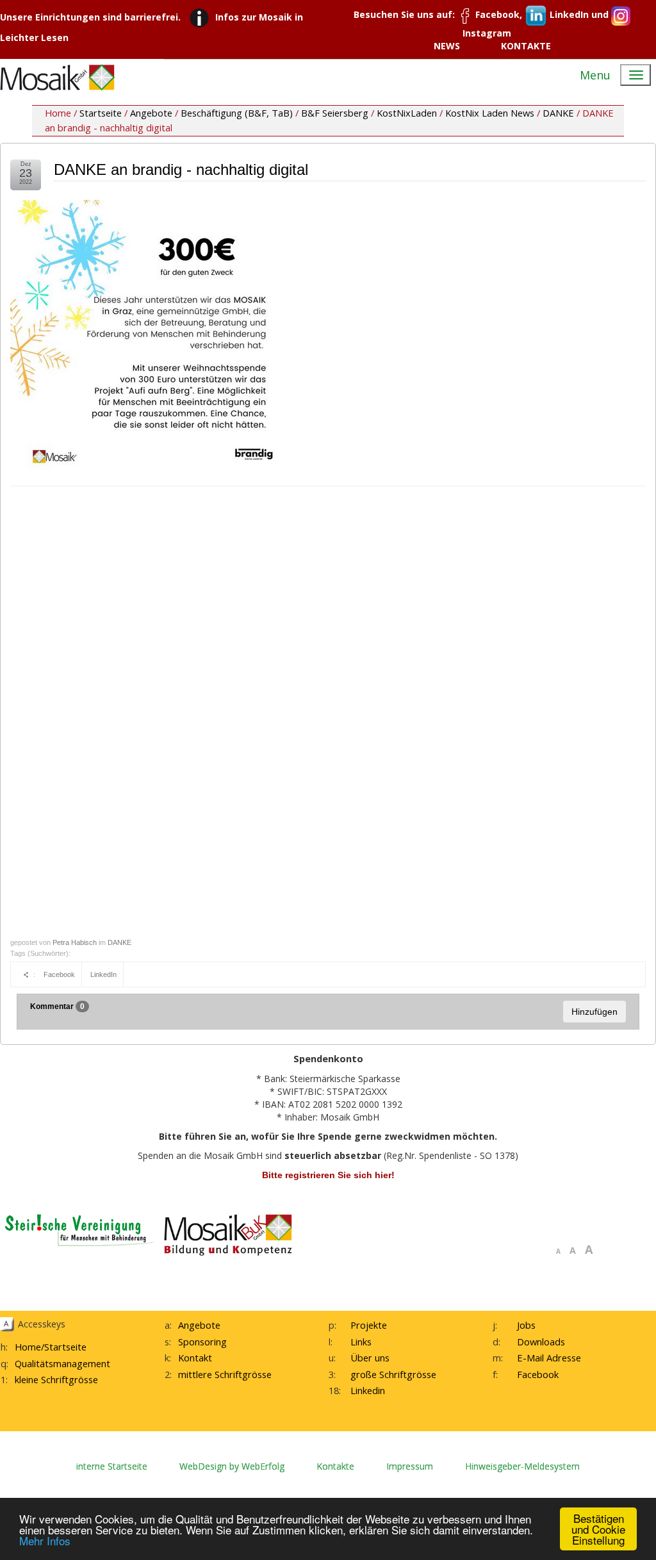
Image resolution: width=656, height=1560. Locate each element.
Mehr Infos (44, 1540)
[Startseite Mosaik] (57, 77)
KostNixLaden (407, 112)
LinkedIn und (579, 14)
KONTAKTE (526, 46)
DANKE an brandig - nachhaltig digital (181, 169)
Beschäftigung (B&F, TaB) (237, 112)
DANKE (558, 112)
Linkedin (367, 1390)
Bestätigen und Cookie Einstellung (598, 1529)
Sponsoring (202, 1341)
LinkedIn (103, 974)
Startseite (100, 112)
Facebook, (499, 14)
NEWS (447, 46)
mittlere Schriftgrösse (225, 1374)
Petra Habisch (75, 942)
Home (28, 1346)
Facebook (59, 974)
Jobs (526, 1324)
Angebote (151, 112)
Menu (595, 75)
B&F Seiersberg (334, 112)
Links (361, 1341)
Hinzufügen (594, 1011)
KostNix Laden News (489, 112)
